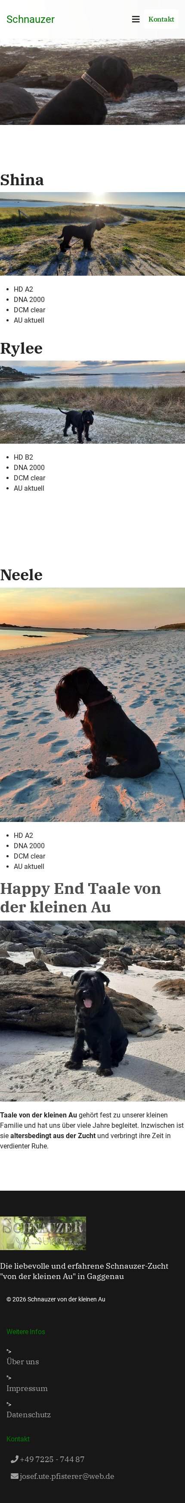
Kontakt (161, 19)
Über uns (22, 1361)
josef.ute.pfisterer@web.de (66, 1476)
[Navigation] (136, 19)
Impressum (26, 1388)
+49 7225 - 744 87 (51, 1459)
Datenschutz (28, 1414)
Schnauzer (30, 19)
